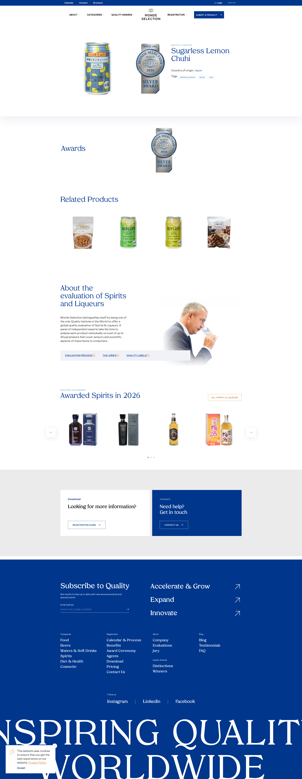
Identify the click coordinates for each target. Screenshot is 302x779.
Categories (94, 14)
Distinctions (163, 666)
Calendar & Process (124, 640)
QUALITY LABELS (137, 355)
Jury (156, 651)
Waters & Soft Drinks (78, 651)
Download (115, 661)
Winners (160, 671)
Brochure (98, 3)
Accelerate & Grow (180, 587)
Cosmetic (68, 667)
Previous (51, 432)
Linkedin (151, 701)
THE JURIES (109, 355)
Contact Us (116, 672)
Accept (21, 768)
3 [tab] (153, 457)
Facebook (185, 701)
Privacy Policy (37, 762)
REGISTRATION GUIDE (84, 524)
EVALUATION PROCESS (78, 355)
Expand (162, 600)
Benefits (114, 645)
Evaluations (162, 645)
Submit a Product (206, 14)
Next (251, 432)
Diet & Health (71, 661)
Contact (83, 3)
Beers (65, 645)
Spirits (66, 656)
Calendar (68, 3)
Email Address (67, 605)
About (73, 14)
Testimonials (209, 645)
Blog (201, 634)
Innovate (163, 613)
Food (64, 640)
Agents (112, 656)
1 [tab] (148, 457)
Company (160, 640)
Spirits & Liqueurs (187, 77)
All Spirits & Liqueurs (225, 397)
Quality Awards (121, 14)
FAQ (202, 651)
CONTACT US (171, 524)
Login (219, 3)
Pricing (113, 667)
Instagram (117, 701)
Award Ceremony (121, 651)
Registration (176, 14)
